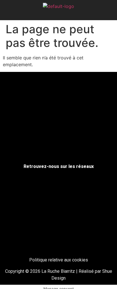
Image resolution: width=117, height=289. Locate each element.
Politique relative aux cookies (58, 260)
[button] (58, 14)
